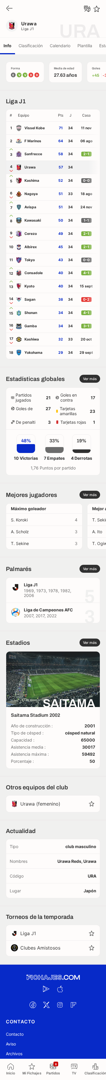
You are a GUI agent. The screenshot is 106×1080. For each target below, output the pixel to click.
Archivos (14, 1053)
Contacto (15, 1034)
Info (7, 45)
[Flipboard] (73, 1004)
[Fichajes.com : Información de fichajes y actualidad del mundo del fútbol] (53, 977)
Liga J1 (27, 29)
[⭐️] (96, 8)
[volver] (9, 9)
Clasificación (31, 45)
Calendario (60, 45)
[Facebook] (32, 1004)
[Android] (46, 988)
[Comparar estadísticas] (87, 8)
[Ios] (59, 988)
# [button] (11, 115)
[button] (35, 115)
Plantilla (84, 45)
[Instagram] (59, 1004)
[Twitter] (46, 1004)
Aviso (11, 1043)
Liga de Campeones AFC (48, 609)
